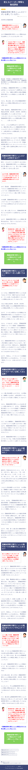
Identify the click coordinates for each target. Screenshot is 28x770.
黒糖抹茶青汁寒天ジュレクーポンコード (9, 754)
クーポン (3, 9)
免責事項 (19, 766)
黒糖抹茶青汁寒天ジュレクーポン (8, 752)
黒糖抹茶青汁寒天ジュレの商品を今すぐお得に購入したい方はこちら (14, 69)
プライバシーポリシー (11, 766)
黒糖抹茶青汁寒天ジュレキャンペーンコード (10, 750)
